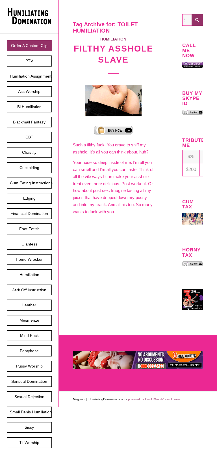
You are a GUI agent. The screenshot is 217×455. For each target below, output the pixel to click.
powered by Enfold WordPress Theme (154, 399)
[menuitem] (29, 45)
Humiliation (113, 39)
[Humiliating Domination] (29, 16)
